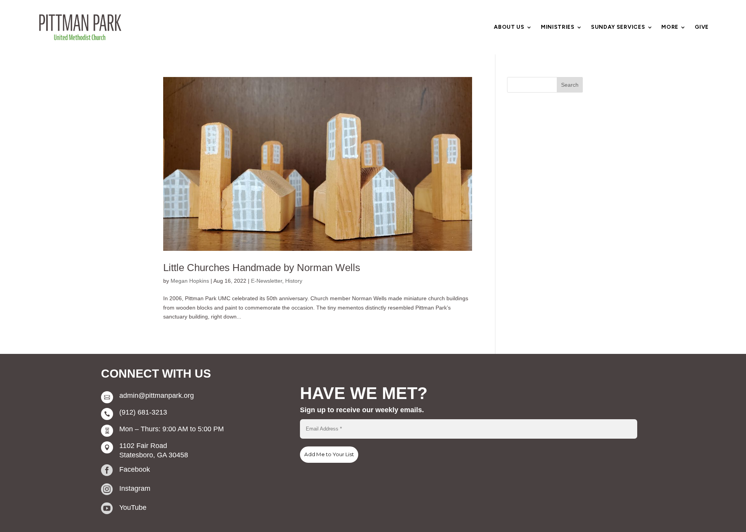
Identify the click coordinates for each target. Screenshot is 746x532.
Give (702, 27)
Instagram (134, 488)
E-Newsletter (266, 281)
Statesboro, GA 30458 (153, 455)
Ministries (558, 27)
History (293, 281)
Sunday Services (618, 27)
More (669, 27)
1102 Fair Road (143, 446)
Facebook (134, 469)
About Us (509, 27)
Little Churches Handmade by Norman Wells (261, 267)
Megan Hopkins (190, 281)
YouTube (132, 507)
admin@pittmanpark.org (156, 395)
